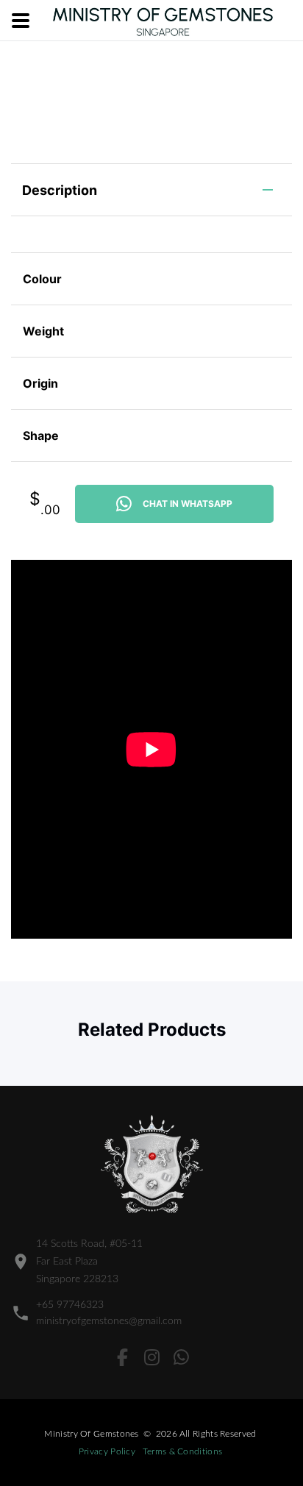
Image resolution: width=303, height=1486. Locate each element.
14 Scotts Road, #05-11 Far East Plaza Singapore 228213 (89, 1261)
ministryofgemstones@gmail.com (109, 1321)
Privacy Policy (107, 1451)
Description (59, 190)
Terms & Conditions (182, 1451)
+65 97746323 (70, 1305)
